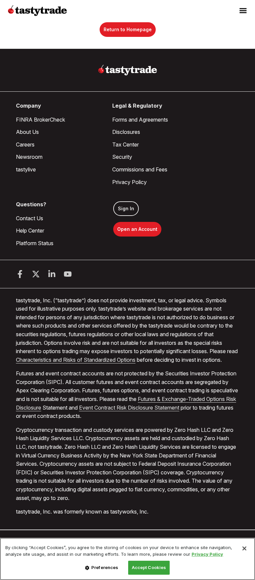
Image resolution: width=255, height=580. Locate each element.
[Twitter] (36, 274)
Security (122, 156)
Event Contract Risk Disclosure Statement (129, 407)
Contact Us (29, 218)
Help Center (30, 230)
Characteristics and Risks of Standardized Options (75, 359)
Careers (25, 144)
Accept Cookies (149, 567)
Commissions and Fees (139, 169)
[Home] (127, 70)
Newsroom (29, 156)
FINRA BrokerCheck (40, 119)
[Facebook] (20, 274)
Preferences (104, 567)
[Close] (244, 548)
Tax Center (125, 144)
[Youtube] (68, 274)
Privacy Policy (129, 182)
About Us (27, 132)
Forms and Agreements (140, 119)
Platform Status (34, 243)
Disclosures (126, 132)
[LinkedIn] (52, 274)
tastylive (26, 169)
